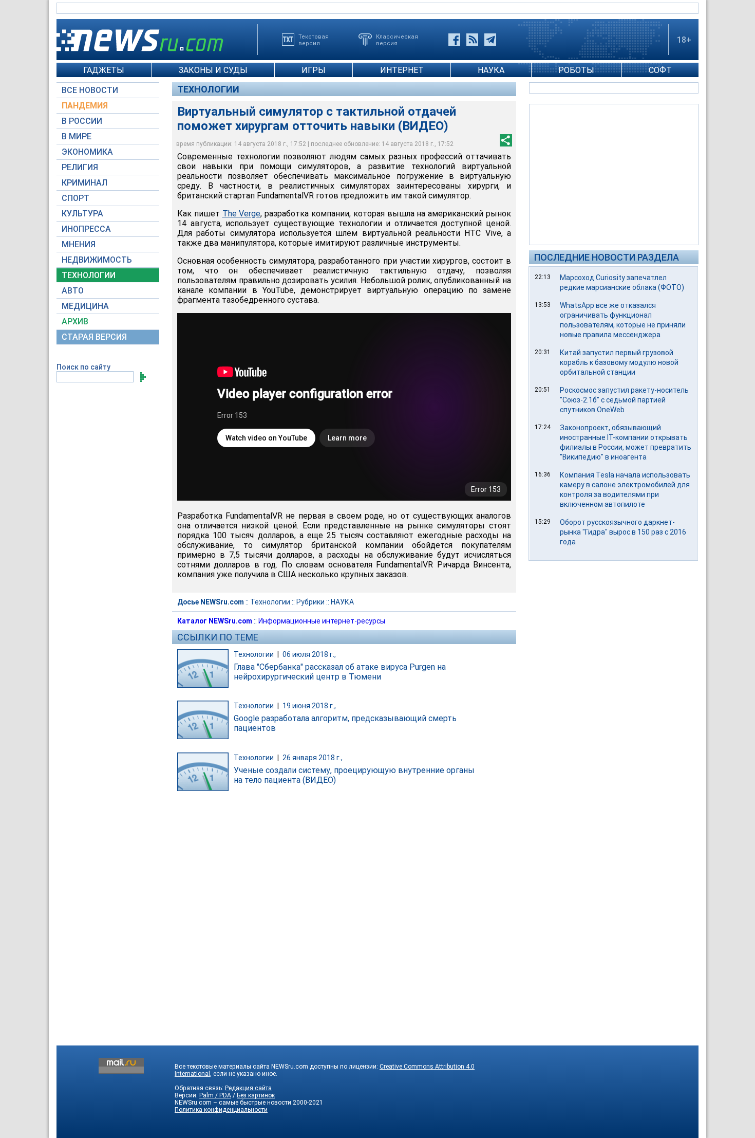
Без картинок (256, 1095)
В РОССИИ (82, 121)
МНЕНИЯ (79, 244)
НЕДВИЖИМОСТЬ (97, 260)
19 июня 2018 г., (309, 706)
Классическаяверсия (397, 39)
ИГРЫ (313, 70)
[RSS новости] (472, 39)
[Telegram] (490, 39)
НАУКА (491, 70)
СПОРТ (75, 198)
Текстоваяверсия (313, 39)
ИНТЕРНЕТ (402, 70)
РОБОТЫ (576, 70)
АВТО (73, 291)
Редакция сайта (248, 1088)
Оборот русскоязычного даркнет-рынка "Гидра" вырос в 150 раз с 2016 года (623, 532)
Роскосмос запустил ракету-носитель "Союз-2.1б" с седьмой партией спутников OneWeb (624, 400)
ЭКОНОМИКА (87, 152)
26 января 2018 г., (312, 758)
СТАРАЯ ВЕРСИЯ (94, 337)
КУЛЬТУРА (82, 213)
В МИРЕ (76, 136)
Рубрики (310, 602)
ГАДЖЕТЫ (103, 70)
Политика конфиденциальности (221, 1109)
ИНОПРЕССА (86, 229)
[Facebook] (454, 39)
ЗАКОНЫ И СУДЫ (213, 70)
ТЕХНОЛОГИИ (89, 275)
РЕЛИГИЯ (80, 167)
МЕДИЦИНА (85, 306)
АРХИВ (75, 321)
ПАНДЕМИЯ (85, 106)
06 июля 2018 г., (309, 654)
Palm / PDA (215, 1095)
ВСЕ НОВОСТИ (90, 90)
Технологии (208, 89)
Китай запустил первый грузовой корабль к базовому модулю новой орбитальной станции (619, 362)
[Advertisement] (614, 173)
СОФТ (660, 70)
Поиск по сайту (83, 367)
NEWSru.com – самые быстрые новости (233, 1102)
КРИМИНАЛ (84, 183)
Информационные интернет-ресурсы (321, 621)
